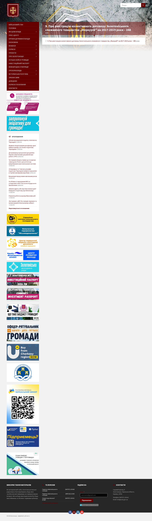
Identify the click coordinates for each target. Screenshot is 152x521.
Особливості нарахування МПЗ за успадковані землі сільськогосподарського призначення (22, 183)
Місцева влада (15, 32)
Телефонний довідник (50, 503)
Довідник (13, 81)
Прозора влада (15, 70)
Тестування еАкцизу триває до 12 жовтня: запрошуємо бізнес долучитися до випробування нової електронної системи (22, 162)
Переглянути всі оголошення (19, 208)
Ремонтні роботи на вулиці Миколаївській (22, 196)
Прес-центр (14, 35)
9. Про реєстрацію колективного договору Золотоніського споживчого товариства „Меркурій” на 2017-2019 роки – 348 (92, 41)
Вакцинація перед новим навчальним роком (23, 176)
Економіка (13, 42)
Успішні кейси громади (19, 60)
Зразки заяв (14, 77)
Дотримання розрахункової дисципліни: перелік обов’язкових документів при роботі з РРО (22, 154)
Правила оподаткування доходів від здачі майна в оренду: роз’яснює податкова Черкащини (22, 147)
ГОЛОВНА (12, 28)
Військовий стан (16, 25)
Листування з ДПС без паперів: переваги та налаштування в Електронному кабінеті (23, 202)
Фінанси (12, 46)
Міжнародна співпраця (18, 67)
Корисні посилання (17, 85)
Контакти (13, 88)
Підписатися (86, 500)
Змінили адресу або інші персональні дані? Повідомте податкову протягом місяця (22, 190)
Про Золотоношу (16, 56)
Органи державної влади (19, 39)
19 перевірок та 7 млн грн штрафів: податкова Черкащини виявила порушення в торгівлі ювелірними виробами (23, 171)
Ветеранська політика (18, 74)
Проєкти (12, 53)
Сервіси (12, 49)
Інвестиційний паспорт (19, 63)
